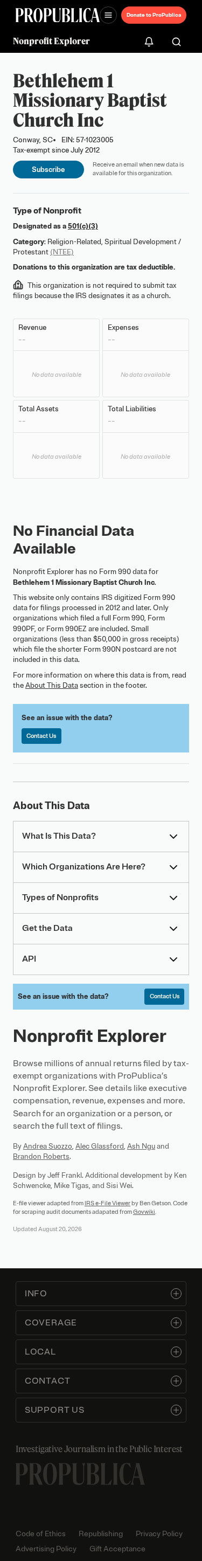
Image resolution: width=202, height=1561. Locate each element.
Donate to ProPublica (154, 14)
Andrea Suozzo (47, 1146)
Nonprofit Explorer (51, 41)
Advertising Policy (46, 1548)
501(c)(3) (83, 226)
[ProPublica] (58, 15)
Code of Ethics (41, 1533)
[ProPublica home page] (80, 1474)
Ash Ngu (141, 1146)
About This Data (51, 685)
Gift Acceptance (117, 1548)
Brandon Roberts (41, 1156)
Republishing (101, 1533)
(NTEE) (62, 252)
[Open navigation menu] (108, 15)
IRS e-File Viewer (107, 1203)
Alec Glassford (99, 1146)
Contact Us (41, 736)
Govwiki (144, 1211)
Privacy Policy (159, 1533)
